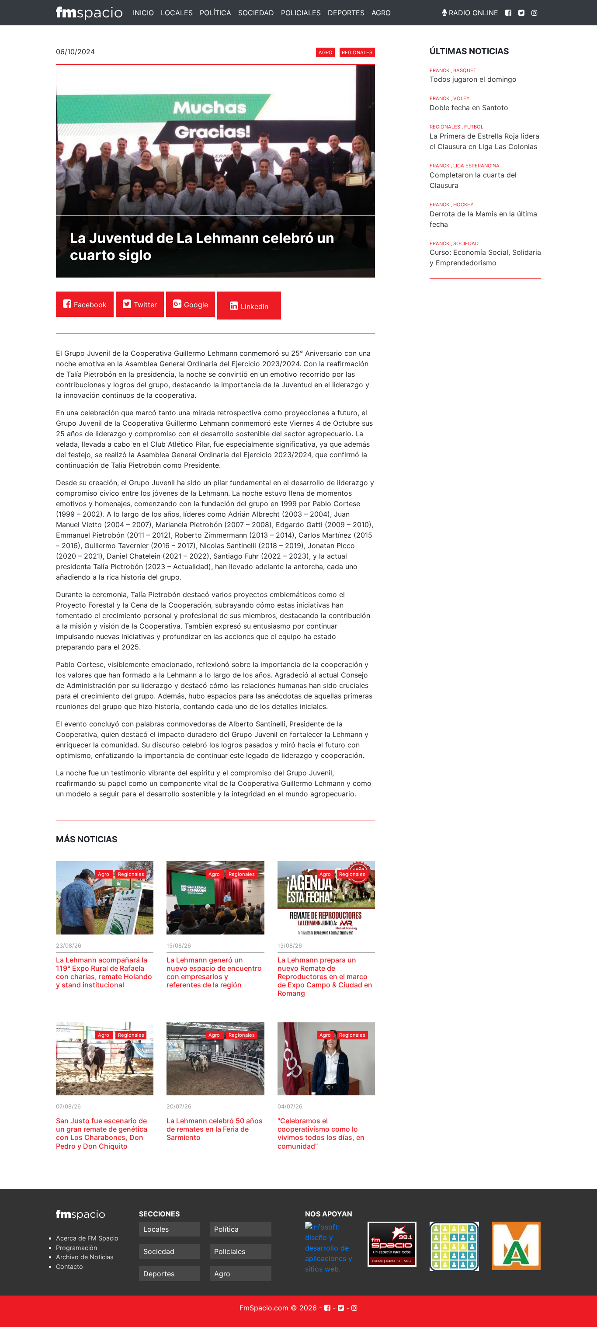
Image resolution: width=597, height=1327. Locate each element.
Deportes (346, 12)
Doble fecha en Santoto (469, 107)
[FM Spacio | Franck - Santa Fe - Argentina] (89, 12)
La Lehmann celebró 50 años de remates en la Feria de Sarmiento (215, 1129)
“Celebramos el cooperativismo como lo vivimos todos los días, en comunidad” (321, 1133)
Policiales (301, 12)
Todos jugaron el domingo (473, 79)
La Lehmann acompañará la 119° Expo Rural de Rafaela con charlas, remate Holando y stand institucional (104, 972)
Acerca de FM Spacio (87, 1238)
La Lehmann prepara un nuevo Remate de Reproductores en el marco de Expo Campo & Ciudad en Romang (325, 976)
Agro (381, 12)
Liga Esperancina (476, 166)
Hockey (463, 204)
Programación (76, 1247)
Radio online (472, 12)
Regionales (357, 52)
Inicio (143, 12)
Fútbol (473, 127)
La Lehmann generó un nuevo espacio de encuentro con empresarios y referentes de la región (214, 972)
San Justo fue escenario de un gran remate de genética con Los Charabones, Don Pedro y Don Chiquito (101, 1133)
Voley (461, 98)
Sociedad (256, 12)
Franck (439, 70)
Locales (177, 12)
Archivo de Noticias (85, 1257)
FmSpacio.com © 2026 (278, 1307)
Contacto (69, 1266)
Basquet (464, 70)
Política (215, 12)
